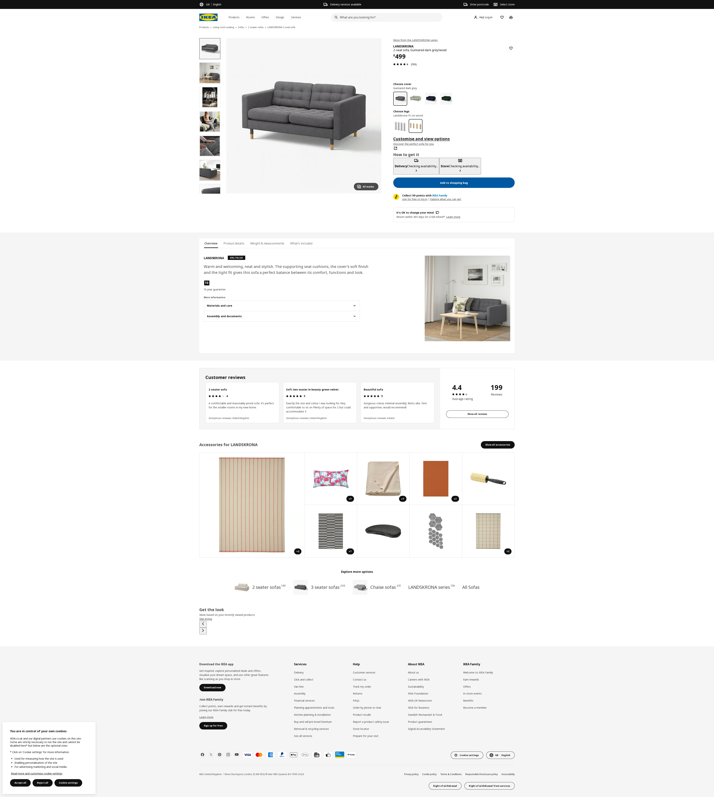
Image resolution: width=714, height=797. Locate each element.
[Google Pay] (305, 754)
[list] (319, 402)
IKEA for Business (418, 707)
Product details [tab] (233, 243)
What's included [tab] (301, 243)
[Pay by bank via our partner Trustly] (351, 754)
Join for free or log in (414, 199)
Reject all (42, 782)
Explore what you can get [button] (445, 199)
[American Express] (270, 754)
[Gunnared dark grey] (400, 99)
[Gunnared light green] (416, 99)
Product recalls (362, 714)
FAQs (356, 700)
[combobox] (385, 17)
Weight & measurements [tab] (267, 243)
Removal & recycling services (311, 729)
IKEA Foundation (418, 693)
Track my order (362, 686)
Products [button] (234, 17)
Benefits (468, 700)
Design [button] (280, 17)
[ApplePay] (293, 754)
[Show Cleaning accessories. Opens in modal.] (488, 478)
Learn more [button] (453, 217)
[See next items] (203, 631)
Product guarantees (420, 722)
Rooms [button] (250, 17)
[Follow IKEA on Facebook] (202, 754)
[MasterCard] (259, 754)
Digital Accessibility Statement (426, 729)
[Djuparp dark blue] (431, 99)
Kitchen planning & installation (312, 714)
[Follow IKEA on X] (211, 754)
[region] (304, 115)
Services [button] (296, 17)
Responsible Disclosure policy (481, 774)
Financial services (304, 700)
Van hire (299, 686)
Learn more (206, 717)
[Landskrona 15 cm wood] (416, 126)
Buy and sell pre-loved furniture (313, 722)
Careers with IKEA (419, 679)
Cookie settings (68, 782)
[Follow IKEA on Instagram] (228, 754)
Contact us (359, 679)
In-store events (472, 693)
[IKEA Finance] (328, 754)
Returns (357, 693)
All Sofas (471, 587)
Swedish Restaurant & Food (425, 714)
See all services (303, 736)
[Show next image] (374, 115)
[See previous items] (203, 624)
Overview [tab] (211, 243)
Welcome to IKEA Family (478, 672)
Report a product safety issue (371, 722)
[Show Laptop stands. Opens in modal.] (383, 531)
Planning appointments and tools (314, 707)
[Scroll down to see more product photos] (210, 194)
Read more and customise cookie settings (36, 773)
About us (413, 672)
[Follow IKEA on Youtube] (237, 754)
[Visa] (247, 754)
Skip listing (205, 619)
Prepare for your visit (365, 736)
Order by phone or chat (367, 707)
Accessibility (508, 774)
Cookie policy (429, 774)
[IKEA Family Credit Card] (339, 754)
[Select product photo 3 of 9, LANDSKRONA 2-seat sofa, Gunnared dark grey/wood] (209, 97)
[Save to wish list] (511, 48)
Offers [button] (265, 17)
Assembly (299, 693)
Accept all (20, 782)
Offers (467, 686)
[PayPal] (282, 754)
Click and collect (303, 679)
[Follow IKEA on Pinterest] (219, 754)
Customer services (364, 672)
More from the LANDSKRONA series (415, 40)
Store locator (361, 729)
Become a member (475, 707)
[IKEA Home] (208, 17)
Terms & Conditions (451, 774)
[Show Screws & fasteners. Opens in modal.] (436, 531)
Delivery (299, 672)
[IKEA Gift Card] (316, 754)
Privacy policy (411, 774)
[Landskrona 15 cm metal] (400, 126)
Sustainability (416, 686)
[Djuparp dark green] (446, 99)
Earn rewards (471, 679)
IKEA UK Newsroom (420, 700)
